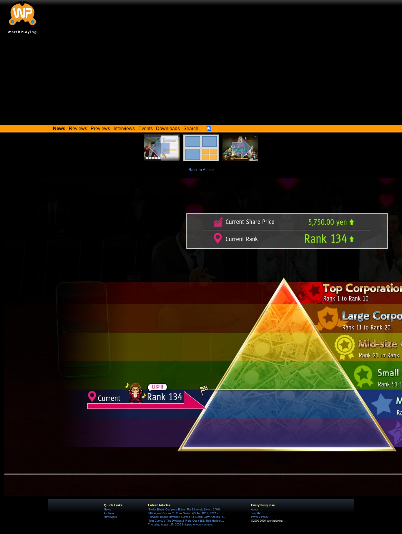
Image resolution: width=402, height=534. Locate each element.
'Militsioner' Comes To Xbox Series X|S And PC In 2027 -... (184, 513)
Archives (109, 513)
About (254, 509)
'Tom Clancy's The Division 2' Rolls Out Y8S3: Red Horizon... (186, 520)
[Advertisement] (201, 81)
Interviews (124, 128)
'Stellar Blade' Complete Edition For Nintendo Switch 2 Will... (185, 509)
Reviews (78, 128)
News (107, 509)
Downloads (168, 128)
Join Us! (256, 513)
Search (190, 128)
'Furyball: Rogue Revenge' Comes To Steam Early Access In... (187, 516)
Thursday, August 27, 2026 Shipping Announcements (180, 524)
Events (145, 128)
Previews (100, 128)
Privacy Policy (259, 516)
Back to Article (201, 170)
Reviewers (110, 516)
